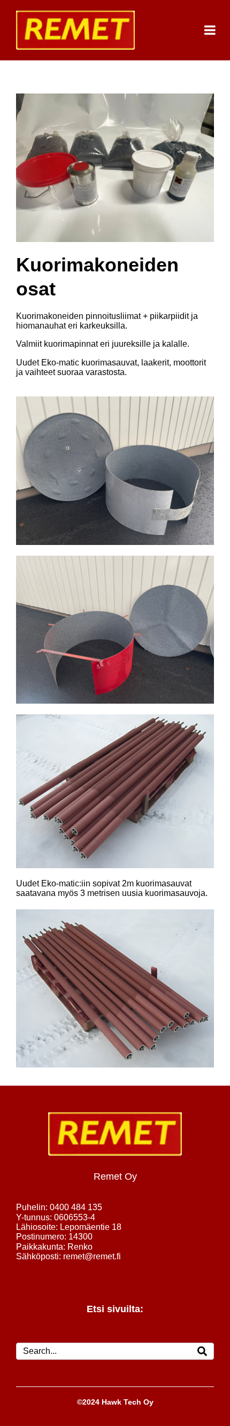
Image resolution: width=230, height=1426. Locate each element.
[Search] (202, 1351)
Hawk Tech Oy (128, 1402)
